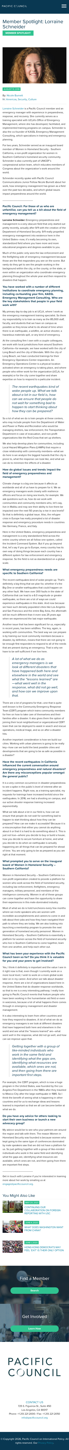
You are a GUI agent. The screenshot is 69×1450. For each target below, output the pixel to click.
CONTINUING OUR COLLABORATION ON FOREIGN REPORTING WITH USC (42, 1210)
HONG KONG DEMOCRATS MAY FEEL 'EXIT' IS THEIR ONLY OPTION (44, 1248)
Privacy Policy (45, 1443)
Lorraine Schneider (13, 108)
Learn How (34, 1328)
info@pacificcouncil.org (35, 1417)
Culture (32, 99)
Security (22, 99)
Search (34, 1290)
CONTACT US (34, 1402)
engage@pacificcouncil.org (18, 1184)
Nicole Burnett (15, 95)
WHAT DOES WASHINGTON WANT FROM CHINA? (43, 1228)
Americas (11, 99)
